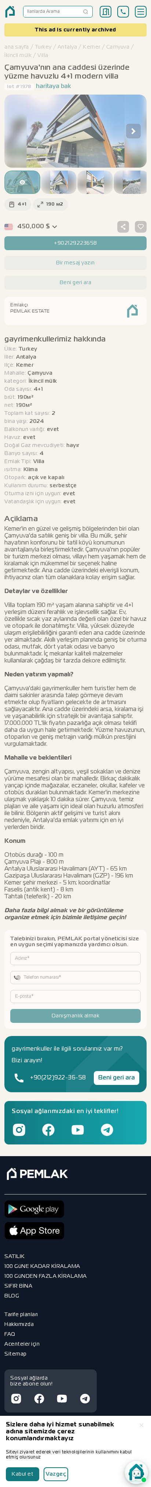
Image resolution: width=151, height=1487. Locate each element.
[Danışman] (136, 1472)
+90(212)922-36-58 (58, 1078)
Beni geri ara (116, 1078)
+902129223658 (75, 243)
